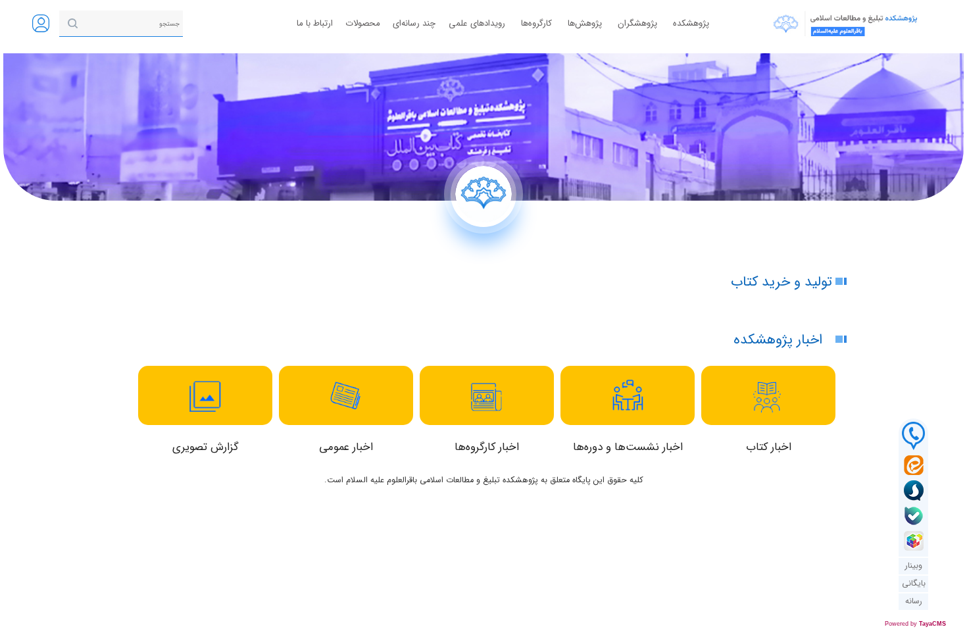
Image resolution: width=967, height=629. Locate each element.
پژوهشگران (637, 23)
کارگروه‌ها (536, 23)
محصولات (362, 23)
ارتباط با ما (315, 23)
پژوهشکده (691, 23)
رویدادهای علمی (477, 23)
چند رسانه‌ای (414, 23)
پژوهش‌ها (585, 23)
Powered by (915, 623)
